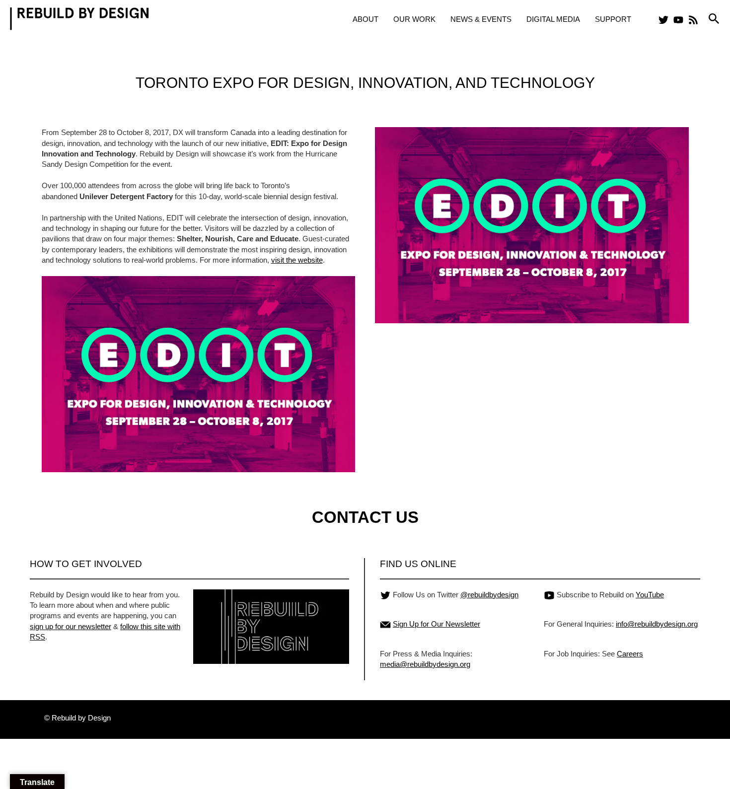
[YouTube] (678, 20)
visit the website (297, 260)
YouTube (650, 594)
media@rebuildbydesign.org (425, 664)
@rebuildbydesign (489, 594)
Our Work (414, 19)
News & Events (480, 19)
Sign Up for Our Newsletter (436, 624)
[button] (714, 19)
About (365, 19)
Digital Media (553, 19)
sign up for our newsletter (70, 626)
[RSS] (693, 20)
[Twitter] (663, 20)
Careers (630, 653)
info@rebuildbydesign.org (657, 624)
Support (613, 19)
